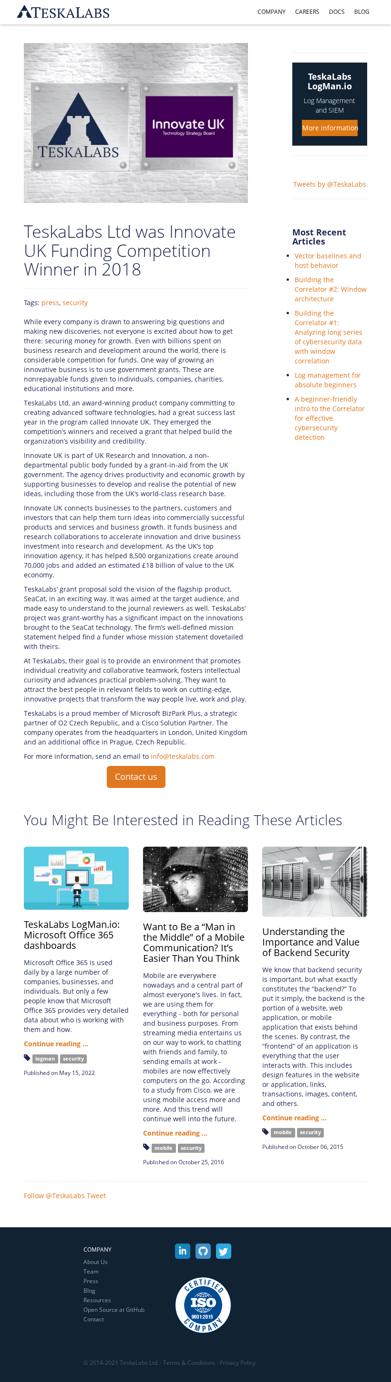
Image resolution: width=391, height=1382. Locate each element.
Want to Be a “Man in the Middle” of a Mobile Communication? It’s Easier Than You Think (194, 942)
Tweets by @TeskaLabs (329, 184)
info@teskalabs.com (183, 756)
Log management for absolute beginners (328, 380)
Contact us (136, 776)
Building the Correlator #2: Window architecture (331, 289)
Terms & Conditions (189, 1363)
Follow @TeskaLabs (54, 1195)
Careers (307, 12)
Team (91, 1271)
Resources (97, 1300)
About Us (95, 1262)
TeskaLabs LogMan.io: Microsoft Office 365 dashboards (72, 935)
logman (45, 1058)
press (50, 302)
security (75, 302)
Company (271, 12)
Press (90, 1281)
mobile (163, 1148)
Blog (362, 12)
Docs (337, 12)
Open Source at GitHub (113, 1310)
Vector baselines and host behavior (328, 260)
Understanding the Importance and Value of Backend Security (311, 942)
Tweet (96, 1195)
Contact (93, 1319)
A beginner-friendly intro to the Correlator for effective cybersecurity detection (330, 418)
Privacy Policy (238, 1363)
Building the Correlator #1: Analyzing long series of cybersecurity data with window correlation (328, 336)
